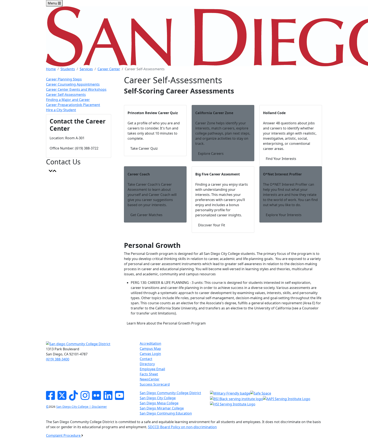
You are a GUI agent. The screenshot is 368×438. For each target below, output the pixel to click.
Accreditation (150, 343)
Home (51, 69)
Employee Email (152, 369)
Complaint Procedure (63, 435)
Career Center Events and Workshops (76, 89)
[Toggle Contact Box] (52, 171)
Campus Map (150, 348)
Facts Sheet (149, 374)
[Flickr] (96, 398)
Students (67, 69)
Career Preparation (61, 104)
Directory (147, 364)
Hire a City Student (61, 110)
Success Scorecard (155, 384)
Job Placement (88, 104)
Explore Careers (211, 153)
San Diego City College (158, 398)
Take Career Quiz (144, 148)
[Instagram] (84, 398)
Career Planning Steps (64, 79)
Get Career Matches (146, 215)
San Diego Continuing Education (166, 413)
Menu (53, 3)
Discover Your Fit (211, 225)
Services (86, 69)
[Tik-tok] (73, 398)
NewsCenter (150, 379)
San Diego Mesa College (159, 403)
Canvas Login (150, 353)
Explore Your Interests (284, 215)
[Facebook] (50, 398)
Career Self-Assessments (66, 94)
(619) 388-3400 (57, 359)
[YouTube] (119, 398)
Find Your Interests (281, 158)
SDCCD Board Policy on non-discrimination (182, 427)
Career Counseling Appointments (73, 84)
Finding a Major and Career (68, 99)
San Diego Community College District (170, 393)
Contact (146, 358)
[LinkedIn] (108, 398)
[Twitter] (62, 398)
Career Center (109, 69)
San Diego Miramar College (162, 408)
